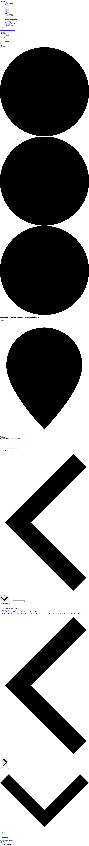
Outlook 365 (4, 834)
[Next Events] (2, 592)
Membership (4, 33)
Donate (3, 32)
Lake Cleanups (8, 22)
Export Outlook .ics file (6, 838)
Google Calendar (5, 832)
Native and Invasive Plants (10, 23)
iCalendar (4, 833)
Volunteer (7, 35)
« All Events (2, 320)
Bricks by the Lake (8, 17)
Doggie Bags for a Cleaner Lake (11, 19)
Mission (6, 4)
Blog (6, 10)
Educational (7, 41)
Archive (4, 37)
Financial (6, 39)
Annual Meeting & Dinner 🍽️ (10, 15)
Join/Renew (7, 34)
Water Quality (7, 24)
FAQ (6, 6)
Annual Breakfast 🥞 (9, 14)
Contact (6, 36)
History (6, 2)
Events (6, 11)
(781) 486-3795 (3, 842)
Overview (7, 9)
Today (1, 594)
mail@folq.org (3, 841)
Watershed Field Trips (9, 25)
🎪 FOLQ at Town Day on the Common (10, 608)
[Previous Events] (45, 591)
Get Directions (17, 438)
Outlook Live (5, 835)
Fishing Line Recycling (9, 20)
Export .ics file (5, 837)
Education (7, 13)
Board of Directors (8, 5)
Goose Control (7, 21)
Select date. (11, 601)
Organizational (7, 38)
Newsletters (7, 12)
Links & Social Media (9, 3)
